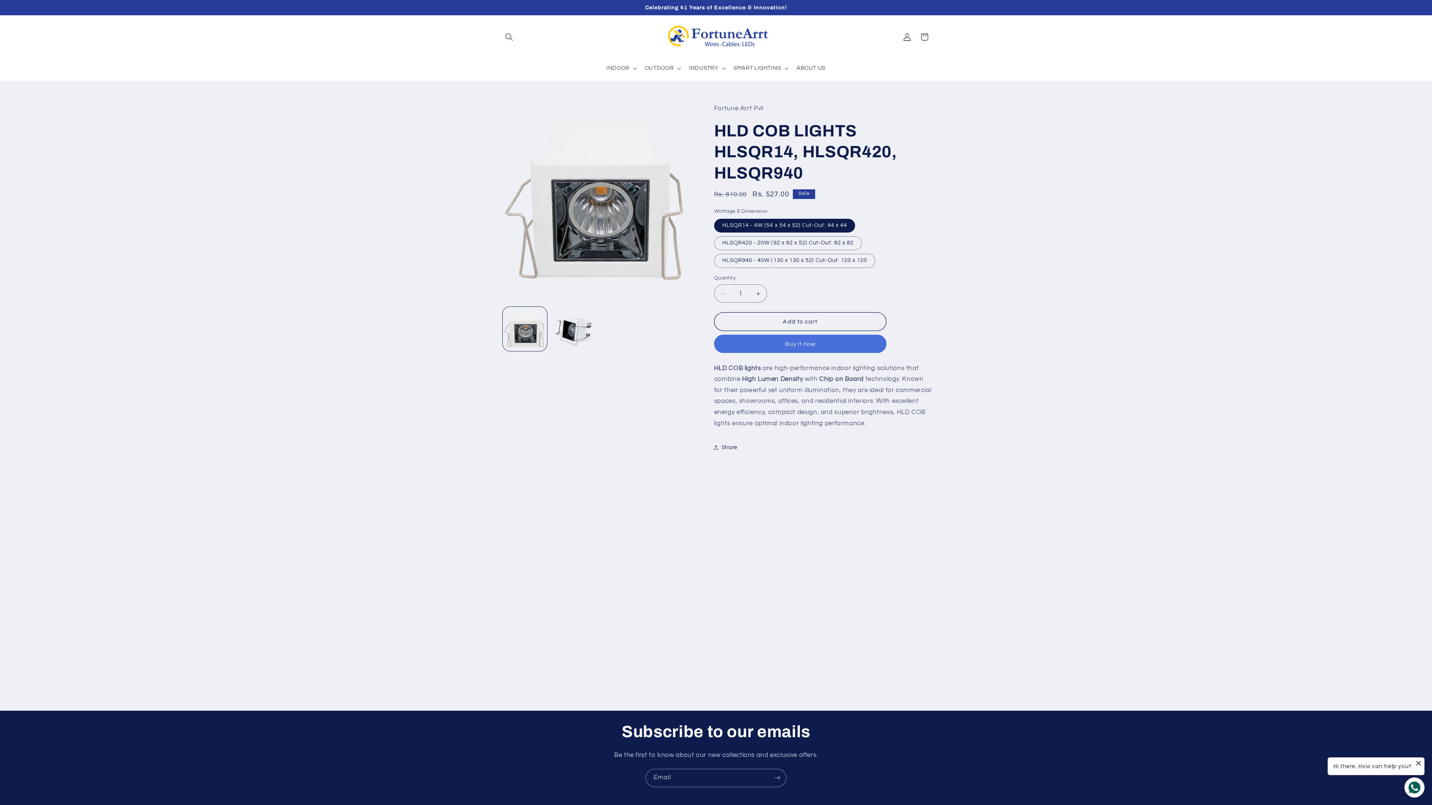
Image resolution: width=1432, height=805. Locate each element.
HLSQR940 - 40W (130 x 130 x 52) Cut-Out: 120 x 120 (794, 260)
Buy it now (800, 344)
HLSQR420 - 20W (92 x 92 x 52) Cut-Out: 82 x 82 (788, 243)
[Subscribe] (777, 778)
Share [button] (729, 447)
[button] (509, 36)
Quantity (725, 278)
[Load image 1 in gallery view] (525, 329)
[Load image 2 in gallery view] (573, 329)
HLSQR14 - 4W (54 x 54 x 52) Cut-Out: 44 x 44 (784, 225)
